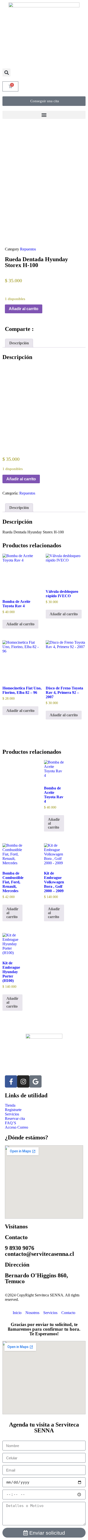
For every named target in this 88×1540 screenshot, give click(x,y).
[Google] (35, 1081)
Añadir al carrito (23, 309)
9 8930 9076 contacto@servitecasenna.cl (39, 1251)
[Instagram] (23, 1081)
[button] (6, 72)
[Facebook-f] (11, 1081)
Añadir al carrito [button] (20, 624)
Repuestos (28, 249)
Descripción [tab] (19, 343)
